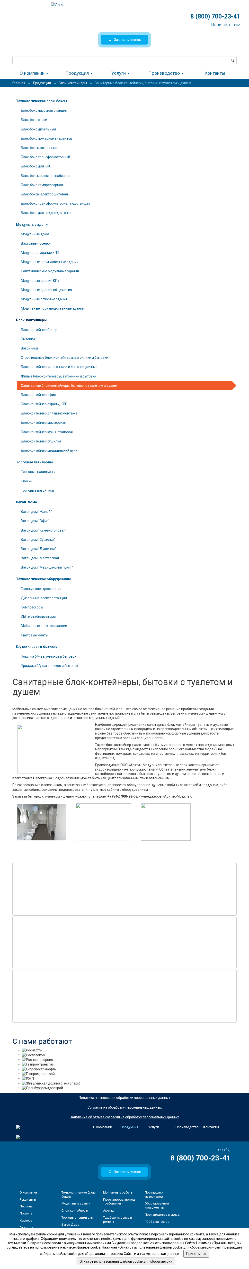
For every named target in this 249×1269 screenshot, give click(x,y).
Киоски (26, 481)
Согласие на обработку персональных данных (125, 1107)
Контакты (215, 73)
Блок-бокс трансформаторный (45, 157)
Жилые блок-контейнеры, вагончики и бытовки (58, 376)
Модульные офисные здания (44, 299)
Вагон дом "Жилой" (36, 512)
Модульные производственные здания (52, 308)
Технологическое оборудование (43, 579)
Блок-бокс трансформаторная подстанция (55, 203)
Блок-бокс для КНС (36, 166)
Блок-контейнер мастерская (43, 422)
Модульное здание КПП (40, 253)
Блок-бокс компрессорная (42, 185)
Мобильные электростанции (44, 626)
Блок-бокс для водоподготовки (46, 213)
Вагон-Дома (26, 502)
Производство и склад (162, 1214)
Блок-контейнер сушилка (41, 441)
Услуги (119, 73)
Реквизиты (28, 1199)
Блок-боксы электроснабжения (46, 176)
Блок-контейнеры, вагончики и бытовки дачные (59, 367)
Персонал (27, 1206)
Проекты (26, 1213)
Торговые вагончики (37, 490)
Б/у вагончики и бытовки (37, 647)
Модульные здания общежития (46, 290)
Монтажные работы (118, 1192)
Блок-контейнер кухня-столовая (47, 432)
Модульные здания (32, 225)
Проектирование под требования (119, 1201)
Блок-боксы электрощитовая (44, 194)
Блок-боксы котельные (39, 148)
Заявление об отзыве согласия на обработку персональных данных (124, 1117)
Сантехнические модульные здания (50, 271)
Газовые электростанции (41, 589)
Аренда (108, 1210)
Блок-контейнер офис (38, 395)
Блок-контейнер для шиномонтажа (49, 413)
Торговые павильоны (34, 462)
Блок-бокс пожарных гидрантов (46, 138)
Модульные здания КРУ (40, 281)
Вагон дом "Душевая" (38, 549)
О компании (33, 73)
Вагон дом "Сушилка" (38, 540)
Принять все (196, 1254)
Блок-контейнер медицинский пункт (50, 450)
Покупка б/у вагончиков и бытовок (48, 656)
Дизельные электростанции (44, 598)
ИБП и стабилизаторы (38, 616)
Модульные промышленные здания (50, 262)
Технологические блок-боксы (41, 101)
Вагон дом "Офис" (35, 521)
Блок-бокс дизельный (38, 129)
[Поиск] (232, 60)
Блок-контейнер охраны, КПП (44, 404)
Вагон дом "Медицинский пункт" (47, 567)
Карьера (26, 1220)
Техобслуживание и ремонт (117, 1219)
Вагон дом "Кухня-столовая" (44, 530)
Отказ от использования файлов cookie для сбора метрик (126, 1261)
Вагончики (29, 348)
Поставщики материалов (154, 1194)
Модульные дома (35, 234)
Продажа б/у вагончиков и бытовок (49, 666)
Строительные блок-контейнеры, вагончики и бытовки (64, 357)
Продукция (77, 73)
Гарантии (26, 1227)
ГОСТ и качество (157, 1221)
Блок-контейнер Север (39, 330)
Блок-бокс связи (34, 120)
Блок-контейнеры (31, 320)
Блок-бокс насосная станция (44, 110)
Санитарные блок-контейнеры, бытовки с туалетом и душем (69, 385)
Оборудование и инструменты (157, 1205)
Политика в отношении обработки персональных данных (124, 1098)
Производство (164, 73)
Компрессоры (32, 607)
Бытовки (28, 339)
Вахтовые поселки (36, 243)
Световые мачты (34, 635)
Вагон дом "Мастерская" (40, 558)
